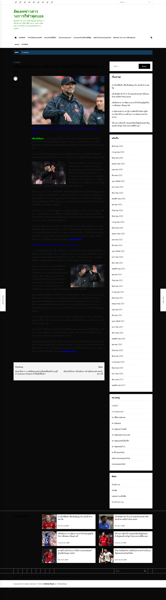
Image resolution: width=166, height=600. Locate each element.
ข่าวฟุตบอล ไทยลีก (119, 429)
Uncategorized (117, 412)
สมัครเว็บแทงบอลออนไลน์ (102, 37)
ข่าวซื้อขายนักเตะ (119, 417)
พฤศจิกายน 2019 (118, 385)
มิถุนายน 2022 (117, 228)
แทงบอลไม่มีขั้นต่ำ (50, 37)
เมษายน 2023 (117, 169)
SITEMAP (22, 37)
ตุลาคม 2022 (117, 204)
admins (16, 82)
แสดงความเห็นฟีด (119, 496)
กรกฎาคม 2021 (118, 292)
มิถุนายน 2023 (117, 158)
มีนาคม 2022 (117, 245)
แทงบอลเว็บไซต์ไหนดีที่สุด (82, 37)
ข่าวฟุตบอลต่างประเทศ (121, 435)
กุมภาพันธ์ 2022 (118, 251)
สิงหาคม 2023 (117, 146)
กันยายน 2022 (117, 210)
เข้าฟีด (114, 490)
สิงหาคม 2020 (117, 356)
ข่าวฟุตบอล (17, 62)
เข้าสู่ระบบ (116, 484)
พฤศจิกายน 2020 (118, 339)
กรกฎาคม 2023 (118, 152)
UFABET (115, 406)
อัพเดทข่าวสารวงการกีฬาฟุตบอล (29, 13)
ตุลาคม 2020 (117, 344)
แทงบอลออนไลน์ (118, 464)
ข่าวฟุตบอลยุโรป (118, 446)
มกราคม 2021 (117, 327)
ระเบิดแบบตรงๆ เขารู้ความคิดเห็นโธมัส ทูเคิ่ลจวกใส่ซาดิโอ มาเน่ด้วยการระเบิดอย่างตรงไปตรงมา (130, 114)
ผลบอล (17, 44)
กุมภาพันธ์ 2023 (118, 181)
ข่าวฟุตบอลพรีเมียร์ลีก (120, 441)
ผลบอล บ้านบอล (69, 351)
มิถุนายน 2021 (117, 298)
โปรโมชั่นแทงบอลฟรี (35, 37)
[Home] (16, 37)
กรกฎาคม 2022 (118, 222)
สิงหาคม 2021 (117, 286)
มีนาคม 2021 (117, 315)
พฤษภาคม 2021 (118, 304)
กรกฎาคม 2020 (118, 362)
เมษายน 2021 (117, 309)
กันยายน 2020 (117, 350)
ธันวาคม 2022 (117, 193)
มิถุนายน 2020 (117, 368)
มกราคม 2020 (117, 374)
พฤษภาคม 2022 (118, 234)
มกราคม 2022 (117, 257)
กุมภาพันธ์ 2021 (118, 321)
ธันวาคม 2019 (117, 379)
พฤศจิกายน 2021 (118, 269)
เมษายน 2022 (117, 240)
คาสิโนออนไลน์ (118, 452)
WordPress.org (117, 502)
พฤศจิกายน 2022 (118, 199)
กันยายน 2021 (117, 280)
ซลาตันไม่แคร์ (75, 239)
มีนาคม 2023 (117, 175)
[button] (151, 38)
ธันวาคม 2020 (117, 333)
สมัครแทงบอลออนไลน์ (121, 458)
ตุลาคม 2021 (117, 274)
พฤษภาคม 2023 (118, 164)
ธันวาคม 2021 (117, 263)
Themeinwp (62, 584)
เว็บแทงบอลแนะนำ (65, 37)
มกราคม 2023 (117, 187)
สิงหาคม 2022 (117, 216)
